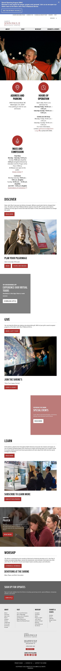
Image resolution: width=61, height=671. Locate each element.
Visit (22, 29)
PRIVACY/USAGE (19, 663)
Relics (36, 616)
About (8, 29)
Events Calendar (51, 617)
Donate (51, 15)
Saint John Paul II (7, 616)
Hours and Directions (19, 15)
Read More (38, 421)
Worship (38, 29)
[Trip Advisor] (36, 655)
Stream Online (16, 172)
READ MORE (9, 214)
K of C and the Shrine (6, 624)
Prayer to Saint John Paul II (38, 618)
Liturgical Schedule (13, 566)
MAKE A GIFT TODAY (12, 331)
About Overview (6, 613)
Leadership (7, 622)
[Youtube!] (33, 655)
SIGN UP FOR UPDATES (13, 499)
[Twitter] (30, 655)
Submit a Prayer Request (39, 621)
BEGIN (8, 266)
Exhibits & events (53, 29)
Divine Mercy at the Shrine (39, 624)
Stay (55, 15)
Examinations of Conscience (16, 188)
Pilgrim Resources (21, 619)
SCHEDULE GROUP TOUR (41, 15)
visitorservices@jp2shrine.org (44, 130)
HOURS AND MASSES (20, 266)
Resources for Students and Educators (23, 616)
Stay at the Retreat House (23, 621)
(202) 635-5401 (29, 643)
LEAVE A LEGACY (11, 387)
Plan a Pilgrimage (21, 614)
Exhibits (51, 615)
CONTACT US (30, 15)
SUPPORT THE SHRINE (40, 663)
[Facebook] (28, 655)
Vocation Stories (6, 620)
